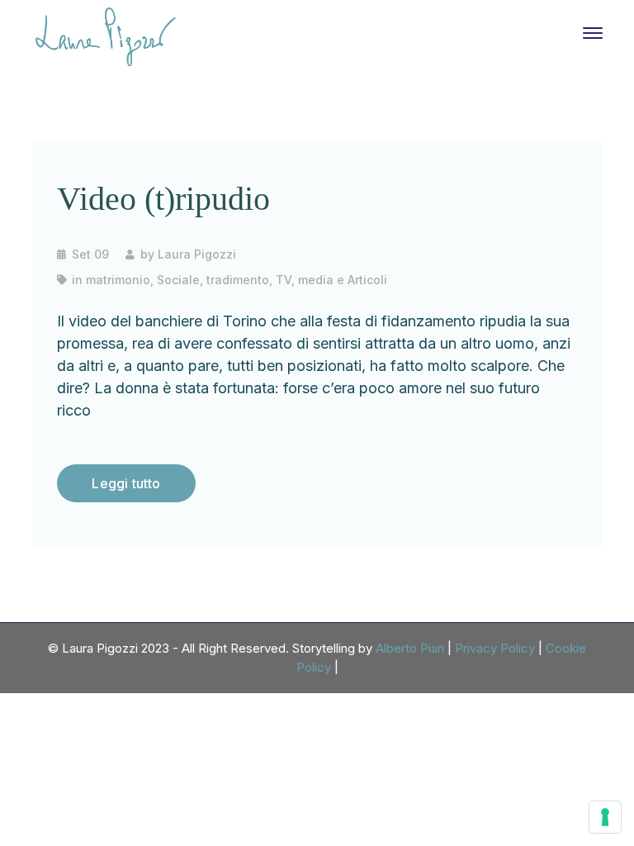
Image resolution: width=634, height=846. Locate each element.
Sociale (178, 280)
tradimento (237, 280)
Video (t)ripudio (163, 198)
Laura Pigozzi (197, 254)
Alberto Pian (410, 648)
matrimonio (118, 280)
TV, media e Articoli (331, 280)
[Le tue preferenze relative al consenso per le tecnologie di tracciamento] (605, 817)
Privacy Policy (495, 648)
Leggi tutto (126, 483)
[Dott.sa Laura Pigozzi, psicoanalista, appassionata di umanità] (105, 35)
